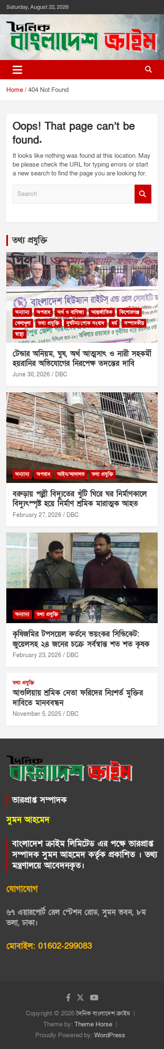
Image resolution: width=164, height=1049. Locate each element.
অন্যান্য (22, 312)
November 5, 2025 (37, 714)
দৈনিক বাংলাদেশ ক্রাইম (103, 1013)
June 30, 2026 (31, 374)
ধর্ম (114, 323)
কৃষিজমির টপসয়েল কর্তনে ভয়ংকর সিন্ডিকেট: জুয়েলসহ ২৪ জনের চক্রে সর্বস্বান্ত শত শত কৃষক (81, 639)
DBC (61, 374)
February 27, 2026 (37, 515)
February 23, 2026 (37, 655)
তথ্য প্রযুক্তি (29, 240)
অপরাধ (43, 312)
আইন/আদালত (71, 474)
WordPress (109, 1035)
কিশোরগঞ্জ (129, 312)
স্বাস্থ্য (19, 334)
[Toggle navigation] (17, 69)
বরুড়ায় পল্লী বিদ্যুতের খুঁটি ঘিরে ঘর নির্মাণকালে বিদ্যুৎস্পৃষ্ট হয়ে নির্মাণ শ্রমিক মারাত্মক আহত (80, 499)
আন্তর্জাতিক (101, 312)
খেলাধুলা (23, 323)
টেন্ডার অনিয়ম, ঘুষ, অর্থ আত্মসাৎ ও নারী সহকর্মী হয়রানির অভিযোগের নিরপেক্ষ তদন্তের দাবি (82, 358)
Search (143, 194)
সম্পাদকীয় (134, 323)
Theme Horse (93, 1024)
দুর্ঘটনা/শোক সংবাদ (85, 323)
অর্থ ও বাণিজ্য (70, 312)
